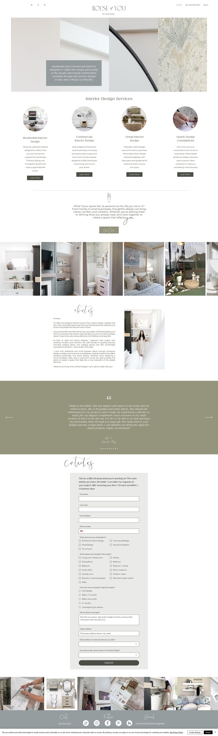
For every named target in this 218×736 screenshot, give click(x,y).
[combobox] (109, 644)
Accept (208, 732)
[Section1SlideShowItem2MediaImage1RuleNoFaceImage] (115, 448)
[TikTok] (86, 723)
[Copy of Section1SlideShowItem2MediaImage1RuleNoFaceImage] (100, 448)
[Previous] (9, 417)
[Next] (208, 417)
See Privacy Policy (176, 732)
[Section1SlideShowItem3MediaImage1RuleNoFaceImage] (107, 448)
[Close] (215, 732)
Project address (85, 629)
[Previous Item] (5, 693)
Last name (83, 505)
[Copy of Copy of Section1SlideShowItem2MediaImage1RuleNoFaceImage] (102, 448)
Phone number (85, 526)
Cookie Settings (195, 732)
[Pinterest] (45, 5)
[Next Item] (214, 269)
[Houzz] (129, 723)
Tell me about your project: (89, 612)
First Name (83, 494)
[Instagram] (38, 5)
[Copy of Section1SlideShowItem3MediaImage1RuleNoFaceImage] (111, 448)
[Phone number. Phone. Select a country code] (82, 531)
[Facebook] (31, 5)
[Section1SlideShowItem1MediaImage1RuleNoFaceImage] (113, 448)
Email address (84, 516)
